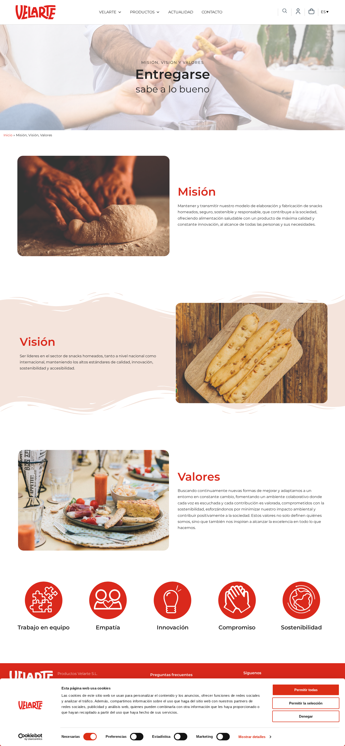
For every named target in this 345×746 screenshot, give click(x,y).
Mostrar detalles (251, 737)
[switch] (136, 736)
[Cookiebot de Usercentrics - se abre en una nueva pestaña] (30, 736)
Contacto (212, 12)
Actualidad (180, 12)
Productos (142, 12)
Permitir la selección (305, 703)
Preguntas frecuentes (171, 675)
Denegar (306, 716)
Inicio (8, 135)
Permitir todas (306, 690)
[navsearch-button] (285, 11)
